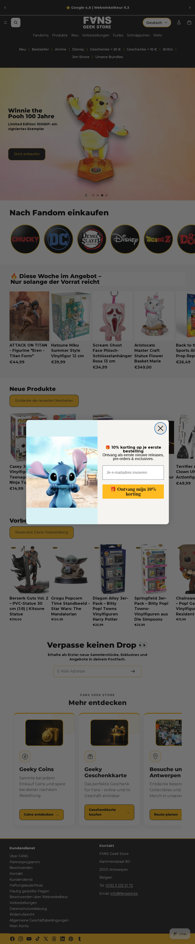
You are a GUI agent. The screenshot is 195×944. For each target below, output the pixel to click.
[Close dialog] (160, 428)
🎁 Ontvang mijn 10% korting (133, 491)
